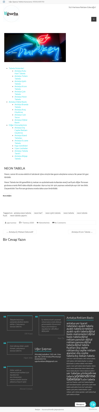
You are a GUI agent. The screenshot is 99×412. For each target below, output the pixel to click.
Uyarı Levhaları (21, 148)
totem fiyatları (86, 366)
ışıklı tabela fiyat (90, 392)
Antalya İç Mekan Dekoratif (19, 232)
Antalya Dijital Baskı (18, 102)
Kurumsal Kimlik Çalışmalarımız (53, 409)
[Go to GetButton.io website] (93, 409)
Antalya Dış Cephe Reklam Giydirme (21, 130)
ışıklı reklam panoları (78, 392)
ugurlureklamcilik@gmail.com (46, 361)
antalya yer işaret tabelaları (77, 324)
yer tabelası (73, 373)
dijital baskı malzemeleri (81, 333)
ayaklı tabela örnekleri (80, 328)
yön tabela (88, 379)
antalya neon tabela (22, 213)
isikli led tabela (78, 358)
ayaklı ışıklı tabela (77, 331)
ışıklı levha (85, 384)
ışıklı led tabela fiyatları (74, 384)
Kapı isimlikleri (21, 145)
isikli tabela (70, 361)
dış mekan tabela (84, 355)
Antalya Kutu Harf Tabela (20, 72)
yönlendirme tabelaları (81, 377)
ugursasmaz (11, 223)
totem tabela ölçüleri (73, 371)
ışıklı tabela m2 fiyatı (73, 394)
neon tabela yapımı (18, 215)
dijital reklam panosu (79, 341)
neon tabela (69, 213)
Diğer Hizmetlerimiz (18, 125)
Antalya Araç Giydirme (20, 110)
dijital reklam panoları (77, 338)
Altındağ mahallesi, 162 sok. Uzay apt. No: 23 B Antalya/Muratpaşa (48, 355)
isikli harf (70, 358)
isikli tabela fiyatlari (80, 361)
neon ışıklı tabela (53, 213)
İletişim (37, 409)
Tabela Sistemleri (16, 68)
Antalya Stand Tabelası (21, 136)
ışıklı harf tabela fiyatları (86, 382)
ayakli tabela (85, 325)
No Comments (60, 223)
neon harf (38, 213)
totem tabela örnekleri (87, 371)
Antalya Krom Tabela (82, 232)
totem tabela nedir (88, 368)
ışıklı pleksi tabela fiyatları (79, 389)
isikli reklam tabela (89, 358)
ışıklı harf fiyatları (72, 382)
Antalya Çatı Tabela (20, 92)
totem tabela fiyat (76, 368)
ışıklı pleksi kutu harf (78, 387)
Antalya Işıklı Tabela (20, 82)
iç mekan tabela (79, 363)
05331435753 (40, 359)
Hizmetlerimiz (44, 223)
